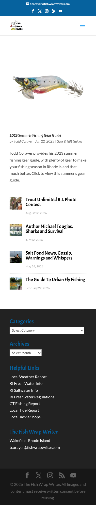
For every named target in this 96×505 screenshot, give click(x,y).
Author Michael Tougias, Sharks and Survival (49, 228)
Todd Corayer (23, 141)
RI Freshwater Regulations (32, 396)
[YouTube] (60, 12)
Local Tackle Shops (25, 416)
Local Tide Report (24, 410)
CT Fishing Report (25, 403)
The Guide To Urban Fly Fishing (55, 280)
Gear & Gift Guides (69, 141)
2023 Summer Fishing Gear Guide (35, 135)
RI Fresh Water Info (26, 383)
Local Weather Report (29, 376)
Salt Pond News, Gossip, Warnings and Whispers (49, 255)
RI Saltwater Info (24, 390)
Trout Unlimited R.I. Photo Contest (51, 202)
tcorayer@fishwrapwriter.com (35, 447)
